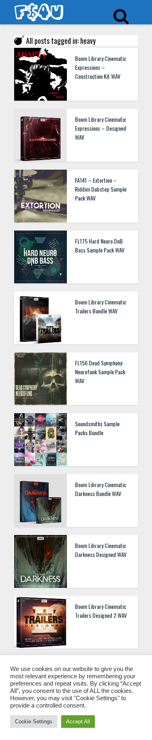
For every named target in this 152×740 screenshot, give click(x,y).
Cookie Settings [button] (33, 721)
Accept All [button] (78, 721)
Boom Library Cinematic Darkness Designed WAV (100, 550)
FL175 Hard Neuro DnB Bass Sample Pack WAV (99, 245)
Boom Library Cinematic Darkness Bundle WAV (100, 489)
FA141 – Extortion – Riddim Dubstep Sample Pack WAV (100, 189)
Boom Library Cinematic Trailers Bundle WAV (100, 306)
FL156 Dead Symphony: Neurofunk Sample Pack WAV (100, 371)
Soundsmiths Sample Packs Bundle (97, 428)
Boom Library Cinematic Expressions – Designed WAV (100, 128)
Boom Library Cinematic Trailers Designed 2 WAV (101, 610)
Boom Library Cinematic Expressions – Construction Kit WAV (100, 67)
